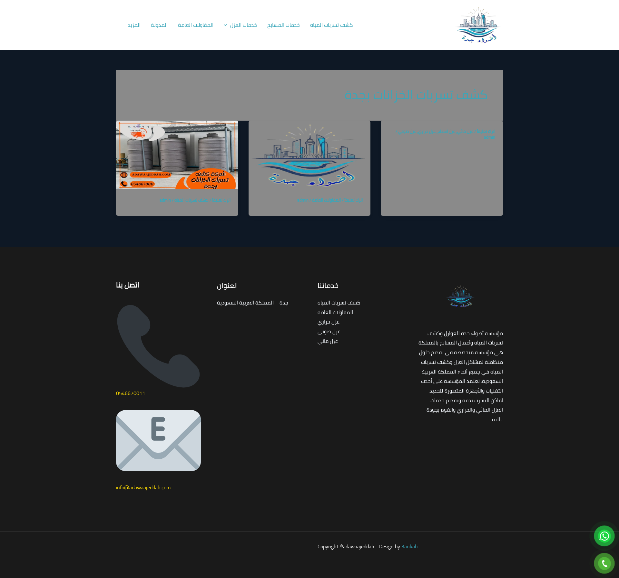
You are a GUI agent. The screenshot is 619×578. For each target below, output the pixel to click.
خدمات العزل (243, 25)
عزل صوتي (407, 131)
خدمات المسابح (283, 25)
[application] (227, 25)
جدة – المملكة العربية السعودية (252, 302)
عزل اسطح (446, 131)
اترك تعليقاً (486, 131)
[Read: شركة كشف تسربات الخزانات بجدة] (177, 154)
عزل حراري (427, 131)
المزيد (134, 25)
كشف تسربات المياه (331, 25)
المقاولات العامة (195, 25)
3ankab (409, 546)
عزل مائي (465, 131)
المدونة (159, 25)
